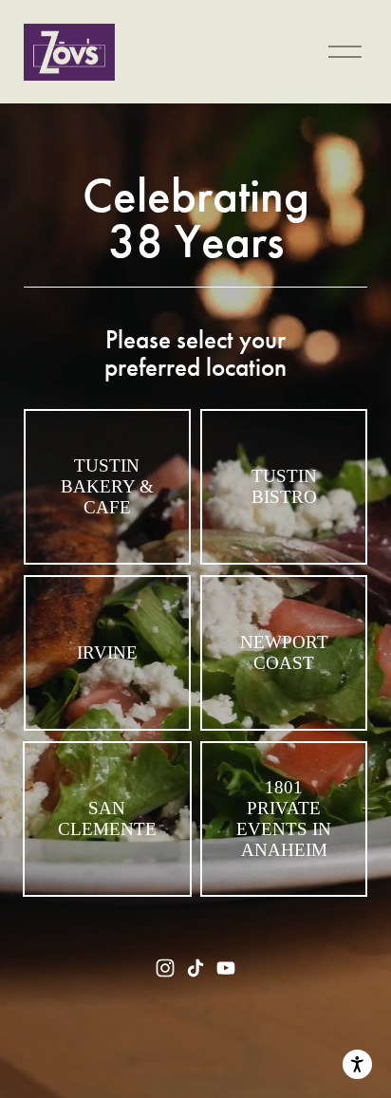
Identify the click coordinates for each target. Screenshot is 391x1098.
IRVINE (107, 652)
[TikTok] (195, 967)
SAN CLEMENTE (107, 818)
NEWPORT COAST (284, 652)
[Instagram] (165, 967)
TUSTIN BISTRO (284, 486)
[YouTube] (225, 967)
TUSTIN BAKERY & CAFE (107, 486)
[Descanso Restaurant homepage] (69, 52)
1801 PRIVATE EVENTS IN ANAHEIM (283, 818)
